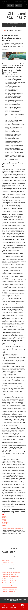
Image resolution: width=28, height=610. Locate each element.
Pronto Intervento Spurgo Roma (9, 591)
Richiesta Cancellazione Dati (8, 564)
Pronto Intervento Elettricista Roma (10, 580)
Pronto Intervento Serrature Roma (9, 589)
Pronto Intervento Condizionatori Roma (10, 578)
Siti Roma (20, 599)
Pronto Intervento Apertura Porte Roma (11, 572)
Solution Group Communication (18, 600)
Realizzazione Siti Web (13, 599)
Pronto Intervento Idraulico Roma (9, 587)
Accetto (10, 5)
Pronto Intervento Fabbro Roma (9, 582)
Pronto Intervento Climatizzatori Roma (10, 576)
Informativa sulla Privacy (7, 562)
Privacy (18, 5)
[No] (26, 4)
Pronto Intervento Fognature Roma (10, 585)
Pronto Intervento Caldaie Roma (9, 574)
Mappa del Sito (5, 560)
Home (3, 30)
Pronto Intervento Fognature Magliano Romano (12, 528)
